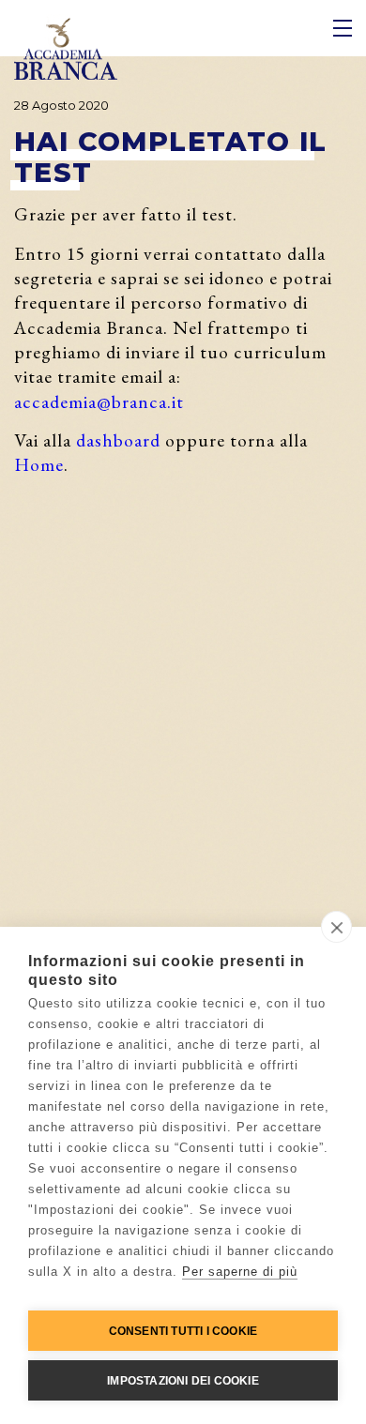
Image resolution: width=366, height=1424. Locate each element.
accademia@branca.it (99, 401)
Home (39, 464)
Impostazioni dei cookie (183, 1380)
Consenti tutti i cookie (183, 1331)
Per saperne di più (239, 1272)
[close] (336, 927)
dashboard (118, 440)
